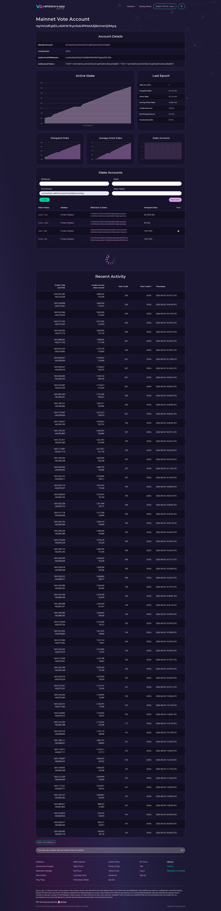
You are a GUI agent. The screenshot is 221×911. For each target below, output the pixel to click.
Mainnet (170, 862)
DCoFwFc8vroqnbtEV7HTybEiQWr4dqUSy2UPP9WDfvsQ (109, 238)
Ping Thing (40, 880)
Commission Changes (45, 866)
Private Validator (67, 215)
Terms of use (113, 871)
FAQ (141, 866)
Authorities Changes (44, 871)
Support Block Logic (165, 6)
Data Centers (41, 875)
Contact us (112, 875)
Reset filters (175, 200)
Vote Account (46, 189)
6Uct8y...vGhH (42, 239)
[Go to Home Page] (50, 6)
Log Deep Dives (79, 875)
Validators (131, 6)
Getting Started (145, 6)
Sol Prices (77, 871)
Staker (116, 179)
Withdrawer (45, 179)
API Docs (143, 862)
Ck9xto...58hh (42, 231)
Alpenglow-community (176, 871)
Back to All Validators (46, 842)
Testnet (170, 866)
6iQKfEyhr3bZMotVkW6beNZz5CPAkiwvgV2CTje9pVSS (108, 230)
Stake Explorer (79, 862)
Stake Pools (78, 866)
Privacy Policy (114, 866)
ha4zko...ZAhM (43, 223)
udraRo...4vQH (43, 215)
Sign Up (143, 875)
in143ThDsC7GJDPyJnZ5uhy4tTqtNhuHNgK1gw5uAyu (108, 214)
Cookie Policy (69, 850)
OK (182, 850)
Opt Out (111, 880)
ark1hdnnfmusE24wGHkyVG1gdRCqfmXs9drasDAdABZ (87, 45)
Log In (142, 871)
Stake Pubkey (119, 189)
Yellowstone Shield (81, 880)
